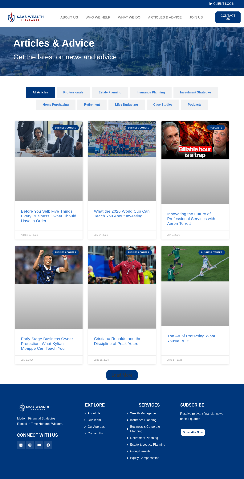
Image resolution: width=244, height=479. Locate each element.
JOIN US (196, 17)
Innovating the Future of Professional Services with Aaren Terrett (191, 219)
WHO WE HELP (98, 17)
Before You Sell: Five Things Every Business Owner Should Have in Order (48, 216)
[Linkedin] (21, 445)
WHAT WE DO (129, 17)
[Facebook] (48, 445)
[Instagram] (30, 445)
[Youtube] (39, 445)
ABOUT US (69, 17)
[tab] (40, 92)
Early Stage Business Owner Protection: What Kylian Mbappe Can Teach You (47, 343)
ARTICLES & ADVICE (165, 17)
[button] (122, 375)
